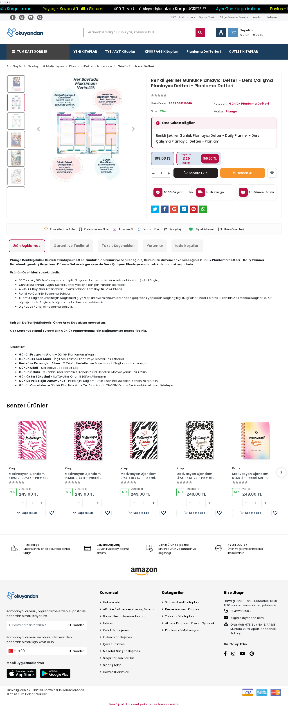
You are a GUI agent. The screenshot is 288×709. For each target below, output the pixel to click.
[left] (6, 472)
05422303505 (240, 611)
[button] (233, 32)
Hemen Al (244, 173)
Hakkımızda (111, 602)
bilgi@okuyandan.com (247, 618)
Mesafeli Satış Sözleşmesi (122, 651)
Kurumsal (109, 592)
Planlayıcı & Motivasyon (182, 630)
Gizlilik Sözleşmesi (116, 630)
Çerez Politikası (114, 644)
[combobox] (12, 651)
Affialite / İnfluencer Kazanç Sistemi (128, 609)
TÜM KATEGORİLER (32, 51)
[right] (281, 472)
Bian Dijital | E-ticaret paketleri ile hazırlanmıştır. (144, 704)
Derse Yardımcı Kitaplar (182, 609)
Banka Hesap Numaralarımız (124, 616)
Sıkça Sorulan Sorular (234, 17)
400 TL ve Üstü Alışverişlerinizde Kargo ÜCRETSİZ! (144, 8)
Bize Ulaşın (234, 592)
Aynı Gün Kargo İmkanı (223, 8)
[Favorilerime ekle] (272, 173)
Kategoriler (173, 592)
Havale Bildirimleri (116, 672)
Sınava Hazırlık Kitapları (182, 602)
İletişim (272, 17)
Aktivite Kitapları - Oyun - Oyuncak (190, 623)
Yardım (257, 17)
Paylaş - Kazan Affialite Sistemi (57, 8)
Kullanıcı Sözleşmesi (118, 637)
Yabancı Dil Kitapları (179, 616)
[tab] (27, 245)
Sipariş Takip (207, 17)
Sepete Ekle (198, 173)
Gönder (78, 625)
